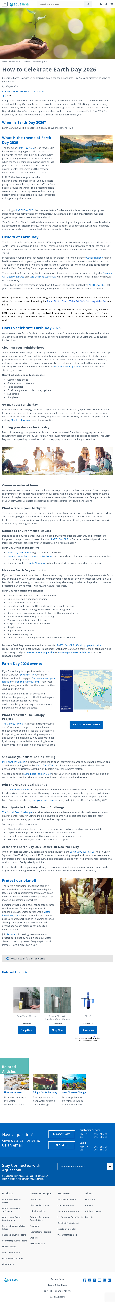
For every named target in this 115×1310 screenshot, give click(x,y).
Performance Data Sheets (70, 1217)
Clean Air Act (54, 301)
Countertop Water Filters (14, 1240)
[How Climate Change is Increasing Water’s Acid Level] (74, 1082)
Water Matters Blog (67, 1234)
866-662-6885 (63, 1134)
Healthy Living (10, 91)
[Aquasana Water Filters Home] (19, 4)
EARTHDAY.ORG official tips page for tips (79, 645)
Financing (34, 1226)
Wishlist (34, 1237)
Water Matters (14, 62)
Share (9, 95)
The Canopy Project (12, 723)
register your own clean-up (42, 800)
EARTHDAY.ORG (24, 210)
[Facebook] (84, 1280)
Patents (89, 1217)
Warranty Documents (68, 1211)
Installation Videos (67, 1199)
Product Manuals (66, 1205)
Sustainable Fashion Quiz (37, 773)
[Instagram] (89, 1280)
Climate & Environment (31, 91)
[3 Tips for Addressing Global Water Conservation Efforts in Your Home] (45, 1082)
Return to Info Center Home (28, 958)
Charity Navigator (36, 563)
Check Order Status (39, 1205)
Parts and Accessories (12, 1258)
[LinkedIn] (109, 1280)
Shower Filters (9, 1246)
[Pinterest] (104, 1280)
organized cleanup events (67, 366)
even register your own (27, 681)
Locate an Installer (67, 1229)
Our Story (90, 1199)
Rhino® (88, 1016)
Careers (89, 1205)
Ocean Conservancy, (27, 556)
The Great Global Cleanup (16, 789)
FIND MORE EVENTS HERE (86, 724)
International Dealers (40, 1232)
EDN (98, 313)
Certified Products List (68, 1223)
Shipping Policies (38, 1211)
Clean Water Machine (27, 1016)
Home (4, 62)
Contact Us (35, 1199)
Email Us (63, 1145)
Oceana (11, 556)
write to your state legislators (74, 652)
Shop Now (26, 1030)
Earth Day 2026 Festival (82, 851)
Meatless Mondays (21, 420)
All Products (8, 1264)
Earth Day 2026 (25, 147)
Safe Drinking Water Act (43, 276)
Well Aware (48, 556)
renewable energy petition (40, 652)
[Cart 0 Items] (111, 4)
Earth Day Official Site (19, 552)
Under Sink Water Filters (14, 1234)
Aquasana (12, 934)
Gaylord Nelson (94, 257)
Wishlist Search (37, 1243)
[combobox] (60, 4)
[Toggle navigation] (5, 4)
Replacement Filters (12, 1252)
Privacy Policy (57, 1279)
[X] (94, 1280)
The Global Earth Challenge (17, 812)
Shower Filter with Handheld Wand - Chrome (57, 1017)
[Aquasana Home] (14, 1288)
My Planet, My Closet (13, 761)
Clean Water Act (15, 276)
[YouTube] (99, 1280)
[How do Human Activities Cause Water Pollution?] (16, 1082)
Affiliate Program (93, 1211)
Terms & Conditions (57, 1285)
